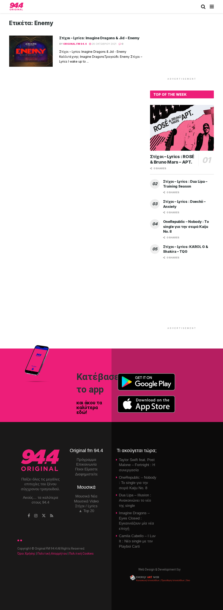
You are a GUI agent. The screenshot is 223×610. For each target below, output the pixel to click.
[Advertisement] (182, 47)
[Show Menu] (212, 6)
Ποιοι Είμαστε (86, 469)
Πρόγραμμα (86, 460)
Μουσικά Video (86, 501)
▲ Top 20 (86, 511)
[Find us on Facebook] (29, 515)
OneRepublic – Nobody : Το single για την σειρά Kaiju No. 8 (186, 226)
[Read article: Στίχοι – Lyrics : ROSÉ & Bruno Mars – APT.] (182, 128)
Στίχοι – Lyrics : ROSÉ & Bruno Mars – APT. (172, 159)
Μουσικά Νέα (86, 496)
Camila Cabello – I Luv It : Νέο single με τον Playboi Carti (137, 541)
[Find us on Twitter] (44, 515)
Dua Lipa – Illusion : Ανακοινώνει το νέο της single (135, 500)
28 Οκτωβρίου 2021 (103, 43)
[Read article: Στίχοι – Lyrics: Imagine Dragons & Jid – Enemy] (31, 51)
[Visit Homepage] (16, 6)
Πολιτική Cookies (81, 553)
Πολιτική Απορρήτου (52, 553)
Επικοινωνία (86, 464)
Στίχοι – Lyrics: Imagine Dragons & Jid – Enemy (99, 38)
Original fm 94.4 (75, 43)
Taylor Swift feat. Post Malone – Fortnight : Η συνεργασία (137, 465)
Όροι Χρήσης (26, 553)
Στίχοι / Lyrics (86, 506)
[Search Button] (203, 6)
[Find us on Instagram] (35, 515)
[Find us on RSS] (51, 515)
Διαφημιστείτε (86, 474)
